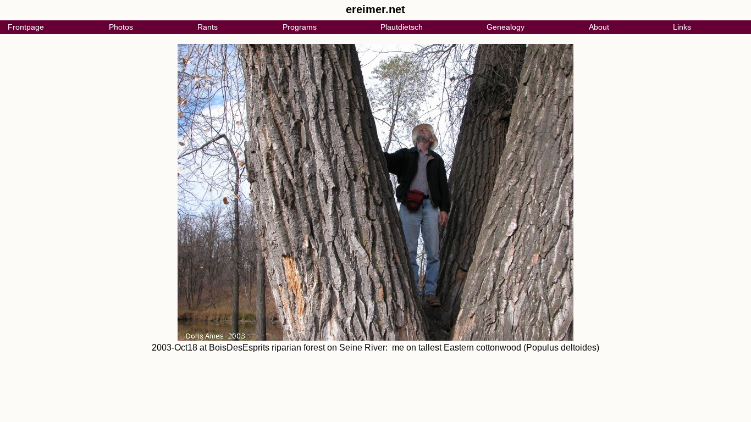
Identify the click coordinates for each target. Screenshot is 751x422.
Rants (207, 27)
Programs (300, 27)
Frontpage (26, 27)
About (599, 27)
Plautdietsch (401, 27)
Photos (121, 27)
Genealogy (505, 27)
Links (682, 27)
